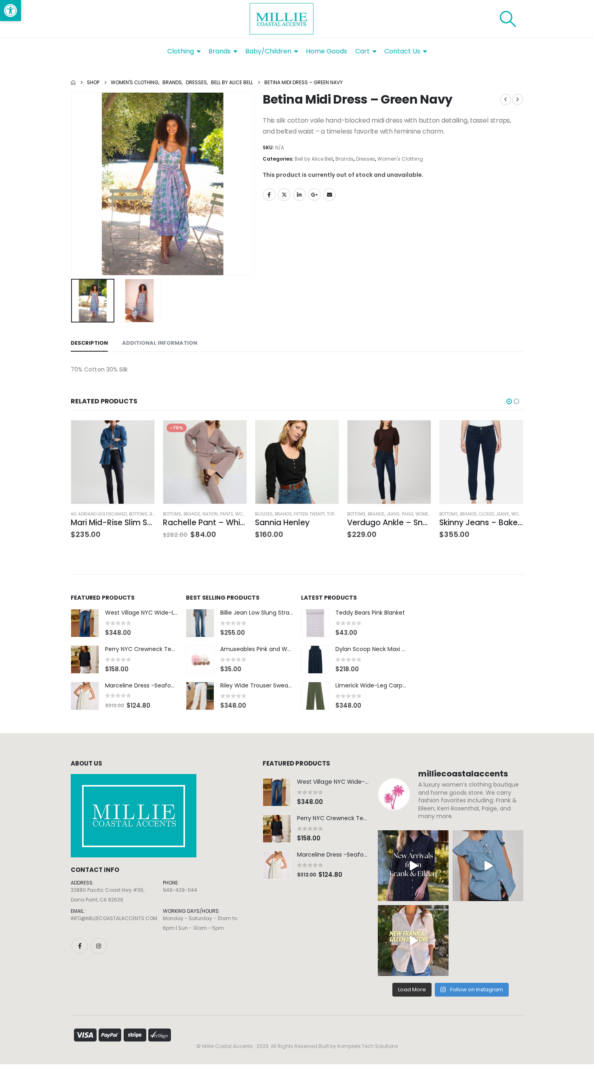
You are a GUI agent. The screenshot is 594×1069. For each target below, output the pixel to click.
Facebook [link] (269, 194)
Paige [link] (407, 514)
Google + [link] (314, 194)
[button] (73, 184)
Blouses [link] (264, 514)
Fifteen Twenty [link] (309, 514)
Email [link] (329, 194)
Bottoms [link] (138, 514)
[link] (10, 10)
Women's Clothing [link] (400, 158)
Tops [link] (332, 514)
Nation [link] (210, 514)
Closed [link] (486, 514)
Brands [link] (344, 158)
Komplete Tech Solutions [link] (367, 1046)
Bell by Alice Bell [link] (314, 158)
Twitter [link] (284, 194)
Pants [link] (226, 514)
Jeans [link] (393, 514)
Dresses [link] (365, 158)
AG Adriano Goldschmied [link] (99, 514)
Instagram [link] (99, 946)
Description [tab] (89, 343)
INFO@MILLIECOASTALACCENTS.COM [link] (114, 918)
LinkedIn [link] (299, 194)
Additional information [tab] (159, 343)
